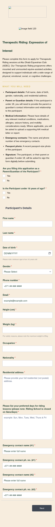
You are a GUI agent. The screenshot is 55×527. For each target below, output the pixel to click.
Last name (9, 232)
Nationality (9, 357)
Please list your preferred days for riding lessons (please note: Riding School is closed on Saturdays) (27, 408)
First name (9, 218)
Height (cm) (9, 309)
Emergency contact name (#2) (19, 474)
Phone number (11, 280)
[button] (49, 253)
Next (42, 508)
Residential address (14, 372)
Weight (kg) (9, 324)
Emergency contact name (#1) (19, 445)
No (8, 180)
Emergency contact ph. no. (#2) (20, 489)
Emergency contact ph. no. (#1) (20, 459)
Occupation (9, 342)
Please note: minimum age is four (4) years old (20, 259)
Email (6, 294)
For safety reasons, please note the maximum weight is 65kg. (25, 336)
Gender (7, 266)
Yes (8, 175)
